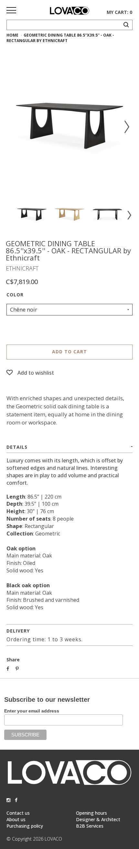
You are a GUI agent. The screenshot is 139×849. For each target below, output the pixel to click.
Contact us (18, 813)
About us (16, 819)
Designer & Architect (98, 819)
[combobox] (69, 309)
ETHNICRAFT (22, 268)
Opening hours (91, 813)
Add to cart (69, 351)
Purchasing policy (24, 826)
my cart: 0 (119, 12)
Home (12, 35)
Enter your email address (31, 710)
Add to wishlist (35, 372)
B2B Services (89, 826)
